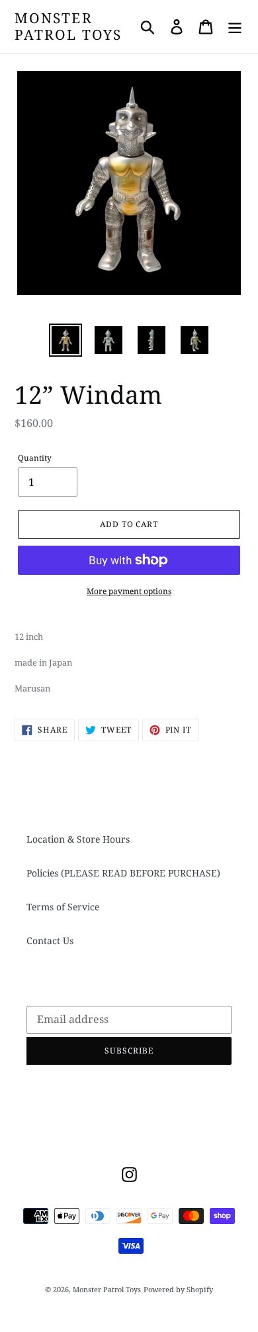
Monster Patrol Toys (68, 26)
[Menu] (234, 26)
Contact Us (49, 940)
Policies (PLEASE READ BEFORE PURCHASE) (123, 873)
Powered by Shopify (178, 1289)
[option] (65, 340)
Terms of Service (62, 906)
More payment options (129, 591)
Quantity (35, 457)
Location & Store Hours (78, 839)
